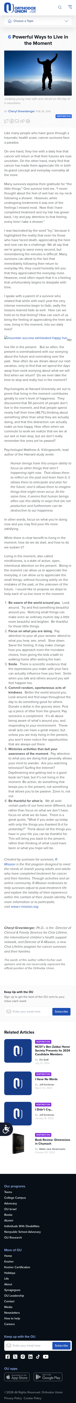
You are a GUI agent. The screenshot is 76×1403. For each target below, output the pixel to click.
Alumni (8, 1221)
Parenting (14, 53)
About (8, 1285)
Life (6, 1279)
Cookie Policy (32, 1398)
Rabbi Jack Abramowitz (52, 1149)
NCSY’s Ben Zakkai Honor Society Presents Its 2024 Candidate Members (52, 1050)
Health (12, 38)
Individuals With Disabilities (21, 1226)
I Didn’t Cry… (44, 1110)
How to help (12, 1319)
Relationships (16, 45)
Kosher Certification (17, 1267)
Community (15, 85)
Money (12, 61)
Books (8, 1215)
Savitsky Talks (17, 109)
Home (8, 1256)
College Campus (15, 1198)
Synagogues (12, 1290)
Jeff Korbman (46, 1084)
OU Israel (10, 1209)
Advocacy (10, 1204)
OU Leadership (14, 1296)
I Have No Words (46, 1079)
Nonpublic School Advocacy (22, 1232)
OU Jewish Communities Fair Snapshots (16, 151)
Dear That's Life (15, 119)
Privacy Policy (13, 1398)
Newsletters (12, 1313)
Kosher (9, 1262)
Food (11, 30)
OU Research (13, 1238)
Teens (8, 1192)
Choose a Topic (24, 21)
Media (8, 1307)
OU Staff (44, 1060)
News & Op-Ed (17, 93)
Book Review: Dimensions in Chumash (52, 1142)
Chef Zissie (15, 137)
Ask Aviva (14, 129)
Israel (11, 69)
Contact (9, 1302)
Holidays (9, 1273)
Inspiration (14, 77)
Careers (9, 1324)
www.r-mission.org (24, 906)
